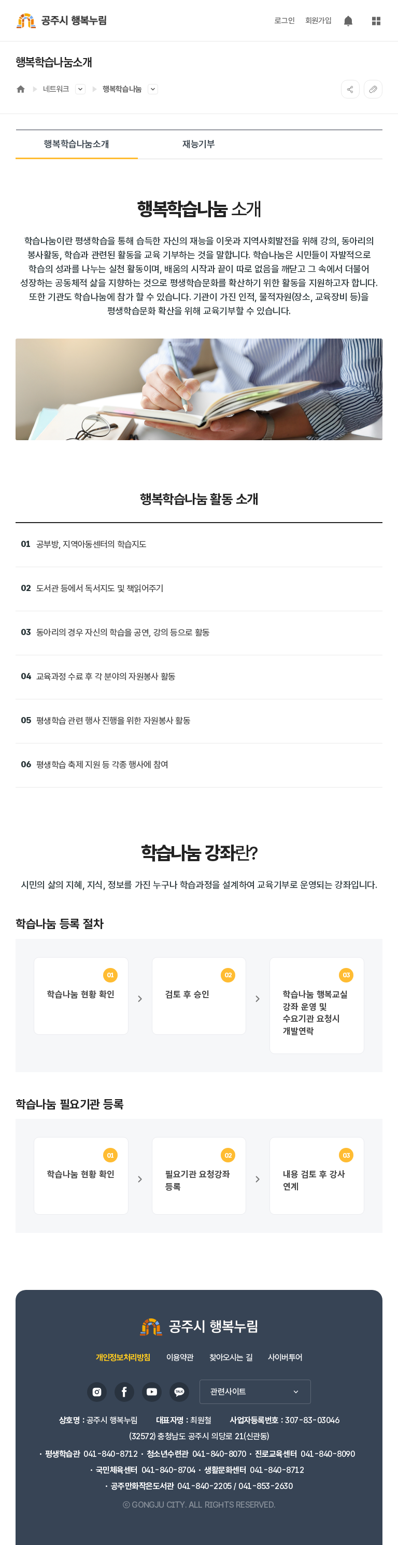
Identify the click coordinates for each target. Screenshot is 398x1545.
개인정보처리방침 (123, 1358)
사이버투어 (285, 1358)
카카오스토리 (179, 1392)
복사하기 (373, 89)
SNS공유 (350, 89)
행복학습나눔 (122, 89)
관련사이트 (228, 1392)
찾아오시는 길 (230, 1358)
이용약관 (180, 1358)
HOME (21, 89)
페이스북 (124, 1392)
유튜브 (152, 1392)
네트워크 (56, 89)
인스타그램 (97, 1392)
